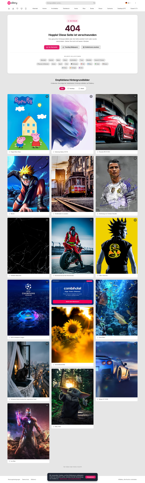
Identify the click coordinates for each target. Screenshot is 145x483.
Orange (73, 67)
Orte (66, 64)
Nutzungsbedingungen (14, 479)
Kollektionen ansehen (92, 47)
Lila (81, 67)
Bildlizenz (33, 479)
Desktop (72, 88)
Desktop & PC (122, 8)
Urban (65, 60)
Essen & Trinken (135, 8)
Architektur (54, 8)
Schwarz (75, 64)
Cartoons (110, 8)
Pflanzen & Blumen (43, 64)
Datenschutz (25, 479)
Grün (97, 64)
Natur (58, 60)
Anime (44, 8)
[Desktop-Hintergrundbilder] (21, 8)
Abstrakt (35, 8)
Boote (92, 8)
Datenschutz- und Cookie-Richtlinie (70, 478)
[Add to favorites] (47, 96)
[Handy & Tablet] (25, 8)
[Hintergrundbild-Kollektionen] (13, 8)
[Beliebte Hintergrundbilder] (9, 8)
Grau (65, 67)
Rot (83, 64)
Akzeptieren (90, 477)
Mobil (82, 88)
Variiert (51, 60)
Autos (76, 8)
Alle (62, 88)
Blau (84, 8)
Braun (100, 8)
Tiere (81, 60)
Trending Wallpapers (71, 47)
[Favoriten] (17, 8)
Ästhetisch (66, 8)
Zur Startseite (53, 47)
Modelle (89, 60)
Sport (60, 64)
